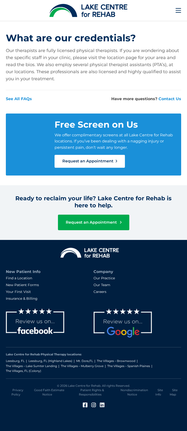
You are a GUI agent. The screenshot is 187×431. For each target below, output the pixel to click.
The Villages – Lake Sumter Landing (31, 366)
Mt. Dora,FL (84, 361)
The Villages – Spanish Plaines (128, 366)
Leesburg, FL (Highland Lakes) (50, 361)
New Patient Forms (22, 285)
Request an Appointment (88, 161)
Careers (100, 292)
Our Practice (104, 278)
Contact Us (170, 99)
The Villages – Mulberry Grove (82, 366)
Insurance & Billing (21, 298)
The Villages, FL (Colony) (23, 371)
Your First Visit (18, 292)
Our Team (102, 285)
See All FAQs (19, 99)
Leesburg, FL (15, 361)
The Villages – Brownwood (116, 361)
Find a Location (19, 278)
